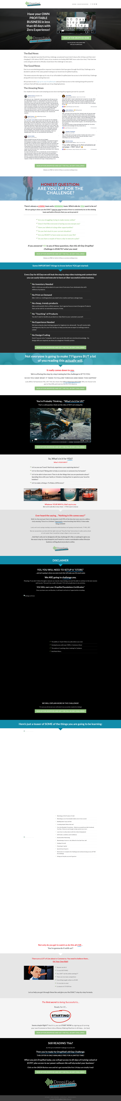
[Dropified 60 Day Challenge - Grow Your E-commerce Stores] (36, 4)
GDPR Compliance (54, 1097)
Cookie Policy (63, 1097)
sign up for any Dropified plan (46, 81)
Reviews (74, 4)
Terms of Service (72, 1097)
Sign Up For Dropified (82, 4)
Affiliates (47, 1097)
